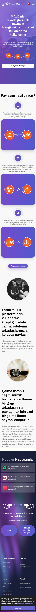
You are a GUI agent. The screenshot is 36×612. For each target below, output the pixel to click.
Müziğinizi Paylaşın (18, 66)
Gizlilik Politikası (25, 587)
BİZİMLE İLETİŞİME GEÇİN (27, 530)
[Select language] (29, 3)
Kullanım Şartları (25, 583)
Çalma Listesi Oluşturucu (7, 585)
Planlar (5, 579)
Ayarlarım (6, 571)
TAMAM (18, 608)
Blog (4, 575)
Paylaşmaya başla (18, 266)
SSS (9, 530)
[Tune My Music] (12, 4)
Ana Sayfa (6, 563)
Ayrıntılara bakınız (26, 603)
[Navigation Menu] (33, 4)
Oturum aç (6, 567)
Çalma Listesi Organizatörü (7, 592)
